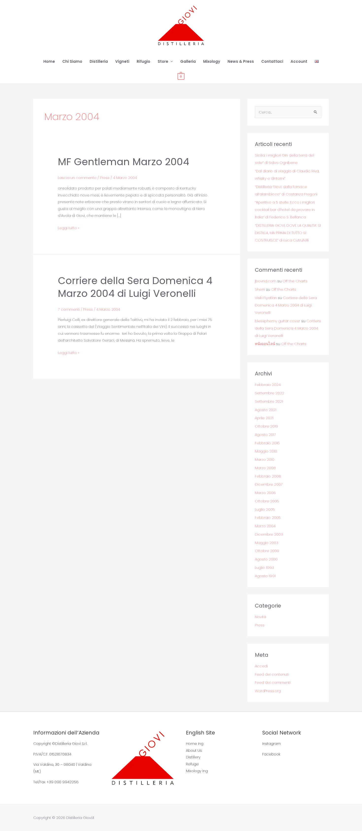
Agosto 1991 (265, 575)
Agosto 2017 (265, 434)
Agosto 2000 (266, 559)
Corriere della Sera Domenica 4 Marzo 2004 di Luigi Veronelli (135, 287)
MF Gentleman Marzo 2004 (123, 162)
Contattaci (272, 61)
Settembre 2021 (269, 401)
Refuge (192, 764)
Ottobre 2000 (267, 550)
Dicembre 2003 (269, 534)
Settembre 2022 (269, 393)
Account (299, 61)
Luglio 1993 (264, 567)
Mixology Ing (197, 770)
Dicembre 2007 (269, 484)
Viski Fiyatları (266, 297)
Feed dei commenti (273, 682)
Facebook (271, 754)
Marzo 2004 (265, 525)
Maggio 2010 (266, 451)
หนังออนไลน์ (265, 343)
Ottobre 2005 (267, 501)
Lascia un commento (77, 177)
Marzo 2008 (265, 467)
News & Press (241, 61)
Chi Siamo (72, 61)
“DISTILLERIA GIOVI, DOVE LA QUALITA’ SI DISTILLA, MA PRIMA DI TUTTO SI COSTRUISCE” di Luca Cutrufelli (288, 233)
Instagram (271, 743)
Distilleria (99, 61)
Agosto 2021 (265, 409)
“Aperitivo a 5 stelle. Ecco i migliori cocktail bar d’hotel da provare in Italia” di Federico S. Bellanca (285, 210)
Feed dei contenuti (272, 674)
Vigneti (122, 61)
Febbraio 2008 (268, 476)
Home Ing (194, 743)
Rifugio (143, 61)
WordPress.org (268, 690)
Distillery (193, 757)
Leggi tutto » (68, 227)
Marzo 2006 (265, 492)
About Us (194, 750)
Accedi (261, 666)
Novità (260, 616)
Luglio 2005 (265, 509)
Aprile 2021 (264, 417)
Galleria (188, 61)
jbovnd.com (265, 281)
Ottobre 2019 (266, 426)
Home (49, 61)
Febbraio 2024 (268, 384)
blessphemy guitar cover (277, 320)
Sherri (260, 289)
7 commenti (69, 309)
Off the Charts (295, 281)
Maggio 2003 (266, 542)
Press (105, 177)
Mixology (211, 61)
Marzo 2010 (264, 459)
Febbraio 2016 (267, 443)
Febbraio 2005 (268, 517)
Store (163, 61)
